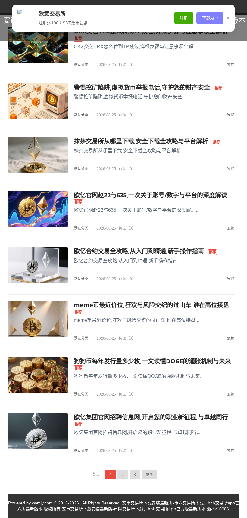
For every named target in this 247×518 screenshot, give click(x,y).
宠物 (230, 64)
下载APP (210, 18)
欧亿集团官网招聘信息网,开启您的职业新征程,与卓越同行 (151, 417)
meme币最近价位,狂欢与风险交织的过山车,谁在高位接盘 (151, 305)
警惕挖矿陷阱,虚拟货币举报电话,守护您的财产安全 (142, 87)
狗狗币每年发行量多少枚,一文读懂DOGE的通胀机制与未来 (152, 361)
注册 (184, 18)
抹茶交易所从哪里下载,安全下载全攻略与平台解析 (141, 141)
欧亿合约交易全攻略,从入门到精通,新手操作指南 (139, 251)
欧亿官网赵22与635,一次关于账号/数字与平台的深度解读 (150, 195)
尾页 (149, 474)
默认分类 (81, 64)
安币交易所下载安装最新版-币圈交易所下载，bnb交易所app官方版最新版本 (134, 509)
